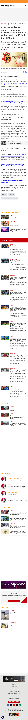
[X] (11, 705)
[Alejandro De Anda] (4, 493)
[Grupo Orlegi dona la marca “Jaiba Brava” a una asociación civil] (5, 217)
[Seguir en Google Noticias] (26, 72)
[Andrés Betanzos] (4, 486)
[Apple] (17, 705)
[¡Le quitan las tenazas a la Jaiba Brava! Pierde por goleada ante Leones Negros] (5, 392)
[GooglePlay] (20, 705)
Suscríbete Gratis (14, 600)
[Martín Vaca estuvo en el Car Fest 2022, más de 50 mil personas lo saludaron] (5, 229)
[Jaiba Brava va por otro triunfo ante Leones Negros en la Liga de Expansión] (5, 518)
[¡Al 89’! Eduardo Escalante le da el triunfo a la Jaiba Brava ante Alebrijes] (5, 296)
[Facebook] (8, 705)
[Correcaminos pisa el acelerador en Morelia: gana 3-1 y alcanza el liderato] (5, 327)
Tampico (4, 194)
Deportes (12, 194)
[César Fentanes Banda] (4, 500)
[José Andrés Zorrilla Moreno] (4, 479)
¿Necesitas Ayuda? (14, 701)
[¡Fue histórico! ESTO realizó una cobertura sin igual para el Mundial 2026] (5, 266)
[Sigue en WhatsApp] (23, 72)
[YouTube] (14, 705)
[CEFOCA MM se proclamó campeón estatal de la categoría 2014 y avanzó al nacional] (5, 223)
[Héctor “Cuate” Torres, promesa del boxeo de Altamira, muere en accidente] (5, 281)
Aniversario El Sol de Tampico (9, 198)
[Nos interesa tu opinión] (14, 679)
